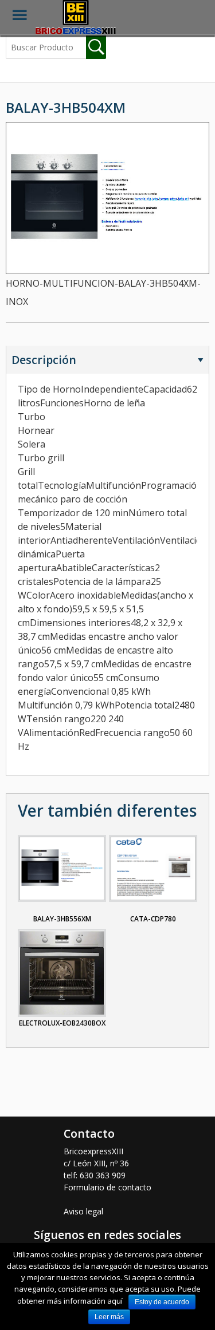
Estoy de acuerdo (162, 1302)
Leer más (109, 1317)
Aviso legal (83, 1211)
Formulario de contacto (107, 1187)
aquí (115, 1301)
